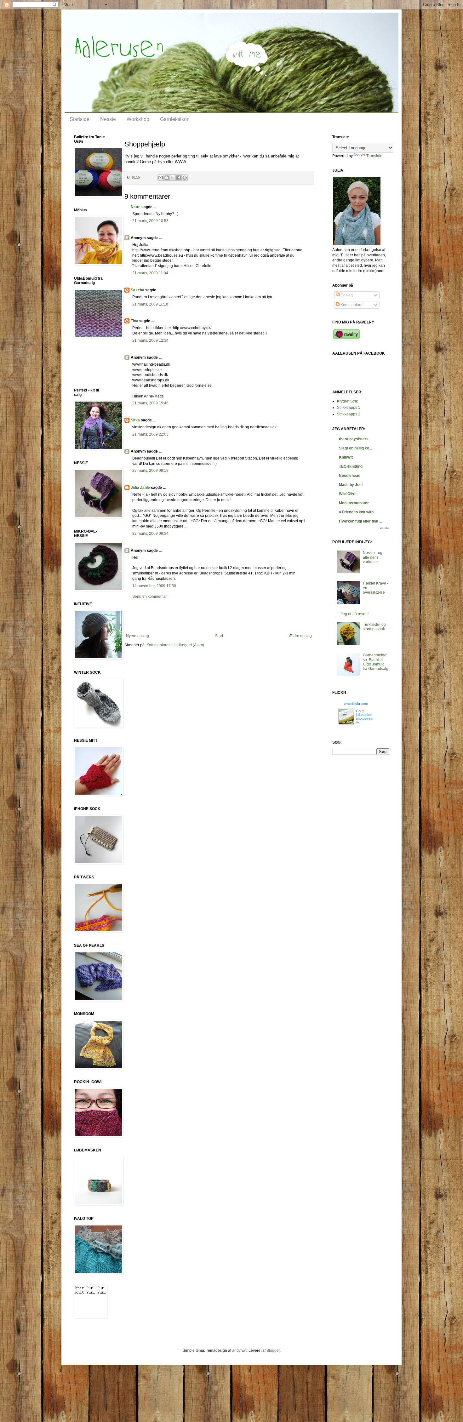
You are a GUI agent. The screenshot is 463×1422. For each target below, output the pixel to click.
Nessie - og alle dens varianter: (372, 557)
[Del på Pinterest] (184, 177)
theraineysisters (354, 439)
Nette (135, 207)
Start (219, 636)
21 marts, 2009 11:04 (150, 273)
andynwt (239, 1350)
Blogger (273, 1350)
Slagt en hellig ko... (355, 448)
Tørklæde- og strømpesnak (374, 626)
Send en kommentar (149, 596)
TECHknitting (351, 466)
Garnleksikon (175, 119)
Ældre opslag (300, 636)
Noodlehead (349, 475)
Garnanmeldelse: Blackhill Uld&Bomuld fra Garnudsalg (375, 662)
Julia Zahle (140, 487)
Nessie (108, 119)
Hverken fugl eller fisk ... (360, 521)
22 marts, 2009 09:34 (150, 533)
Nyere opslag (137, 636)
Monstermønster (354, 503)
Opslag (346, 295)
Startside (79, 119)
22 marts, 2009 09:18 (150, 470)
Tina (134, 321)
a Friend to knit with (356, 512)
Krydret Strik (347, 401)
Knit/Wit (346, 457)
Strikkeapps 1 (348, 407)
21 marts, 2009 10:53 (150, 221)
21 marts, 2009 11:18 (150, 304)
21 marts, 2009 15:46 (150, 403)
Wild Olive (348, 494)
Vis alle (384, 528)
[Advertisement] (219, 616)
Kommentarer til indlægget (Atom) (175, 645)
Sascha (137, 290)
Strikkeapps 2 (348, 414)
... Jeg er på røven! (353, 614)
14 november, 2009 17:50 (154, 586)
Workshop (138, 119)
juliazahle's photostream (364, 718)
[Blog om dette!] (166, 177)
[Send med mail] (160, 177)
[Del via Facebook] (178, 177)
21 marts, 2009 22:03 (150, 434)
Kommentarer (352, 305)
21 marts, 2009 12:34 (150, 340)
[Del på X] (172, 177)
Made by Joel (351, 485)
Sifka (135, 420)
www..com (356, 703)
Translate (374, 156)
